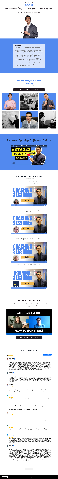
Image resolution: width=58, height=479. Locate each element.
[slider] (28, 205)
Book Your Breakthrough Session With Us (29, 89)
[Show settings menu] (44, 205)
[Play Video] (12, 205)
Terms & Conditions (39, 477)
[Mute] (42, 205)
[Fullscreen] (46, 205)
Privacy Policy (31, 477)
